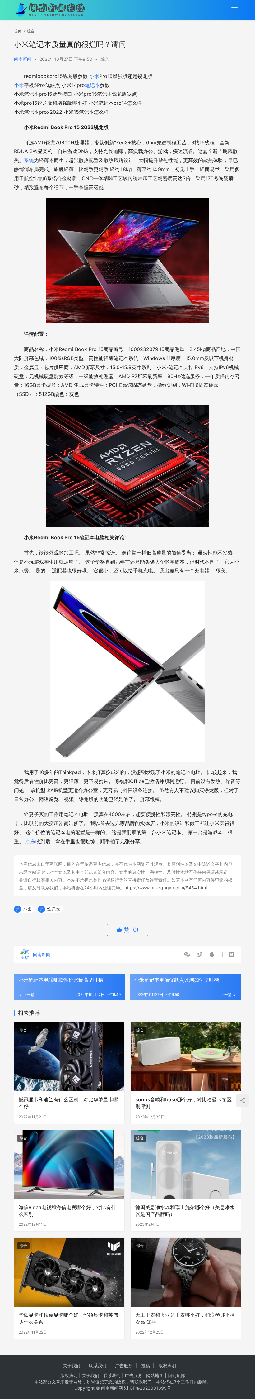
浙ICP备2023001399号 (147, 1388)
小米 (94, 76)
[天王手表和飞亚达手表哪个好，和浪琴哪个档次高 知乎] (186, 1272)
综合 (104, 59)
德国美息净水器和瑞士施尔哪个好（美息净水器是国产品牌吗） (185, 1210)
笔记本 (92, 85)
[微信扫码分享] (186, 954)
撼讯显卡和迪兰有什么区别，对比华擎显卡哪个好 (68, 1102)
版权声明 (167, 1365)
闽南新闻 (22, 59)
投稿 (145, 1365)
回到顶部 (176, 1375)
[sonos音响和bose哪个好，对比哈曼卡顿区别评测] (186, 1056)
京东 (30, 841)
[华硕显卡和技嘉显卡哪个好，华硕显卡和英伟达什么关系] (69, 1272)
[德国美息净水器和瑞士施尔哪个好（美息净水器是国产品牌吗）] (186, 1164)
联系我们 (97, 1365)
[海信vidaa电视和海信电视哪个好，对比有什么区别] (69, 1164)
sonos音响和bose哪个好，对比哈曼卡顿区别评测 (183, 1102)
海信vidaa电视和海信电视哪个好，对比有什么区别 (67, 1210)
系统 (29, 160)
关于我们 (71, 1365)
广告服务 (123, 1365)
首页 (17, 31)
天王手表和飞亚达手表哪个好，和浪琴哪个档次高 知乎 (185, 1318)
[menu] (234, 10)
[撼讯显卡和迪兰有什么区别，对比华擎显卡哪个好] (69, 1056)
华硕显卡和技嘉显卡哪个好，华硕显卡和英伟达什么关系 (68, 1318)
